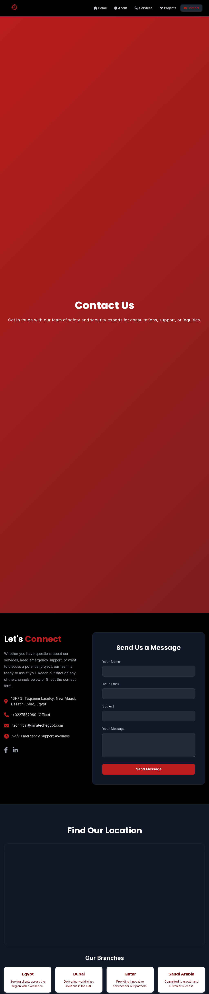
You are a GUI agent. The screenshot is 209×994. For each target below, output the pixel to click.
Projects (169, 8)
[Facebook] (6, 750)
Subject (108, 706)
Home (102, 8)
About (122, 8)
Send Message (148, 769)
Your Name (111, 662)
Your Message (113, 729)
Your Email (110, 684)
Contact (193, 8)
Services (145, 8)
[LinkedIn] (15, 750)
